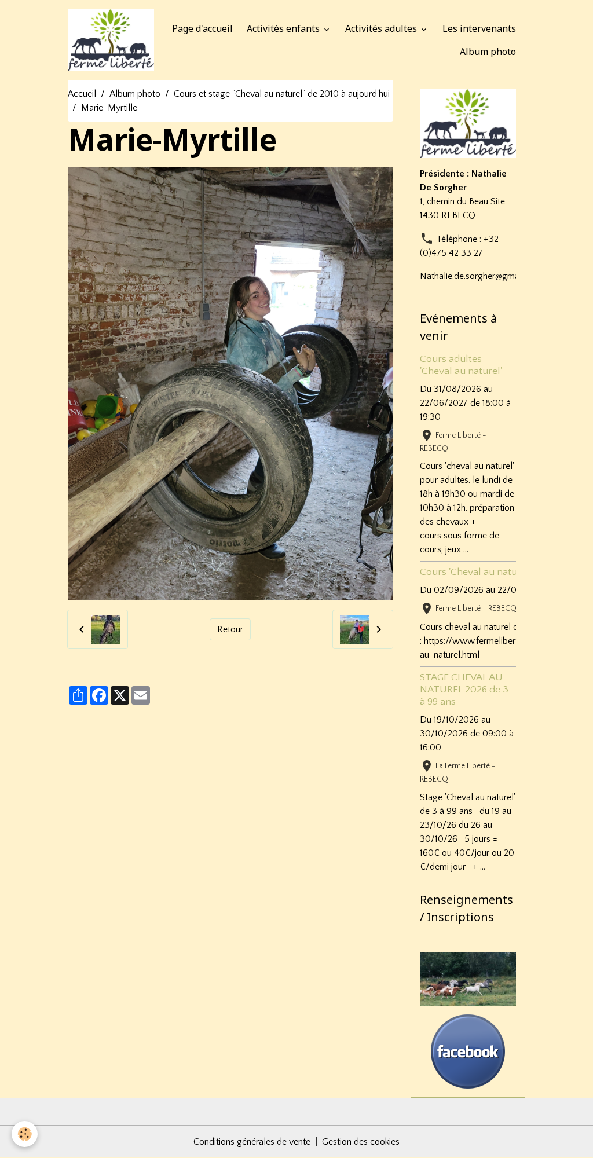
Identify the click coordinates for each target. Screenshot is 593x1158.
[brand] (110, 40)
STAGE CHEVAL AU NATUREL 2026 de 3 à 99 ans (464, 690)
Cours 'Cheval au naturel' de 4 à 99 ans (505, 572)
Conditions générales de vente (251, 1142)
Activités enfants (284, 28)
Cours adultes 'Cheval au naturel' (461, 365)
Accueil (82, 94)
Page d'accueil (202, 28)
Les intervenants (479, 28)
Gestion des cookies (361, 1142)
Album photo (488, 51)
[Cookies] (25, 1134)
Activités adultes (382, 28)
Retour (230, 629)
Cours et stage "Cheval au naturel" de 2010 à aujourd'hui (282, 94)
